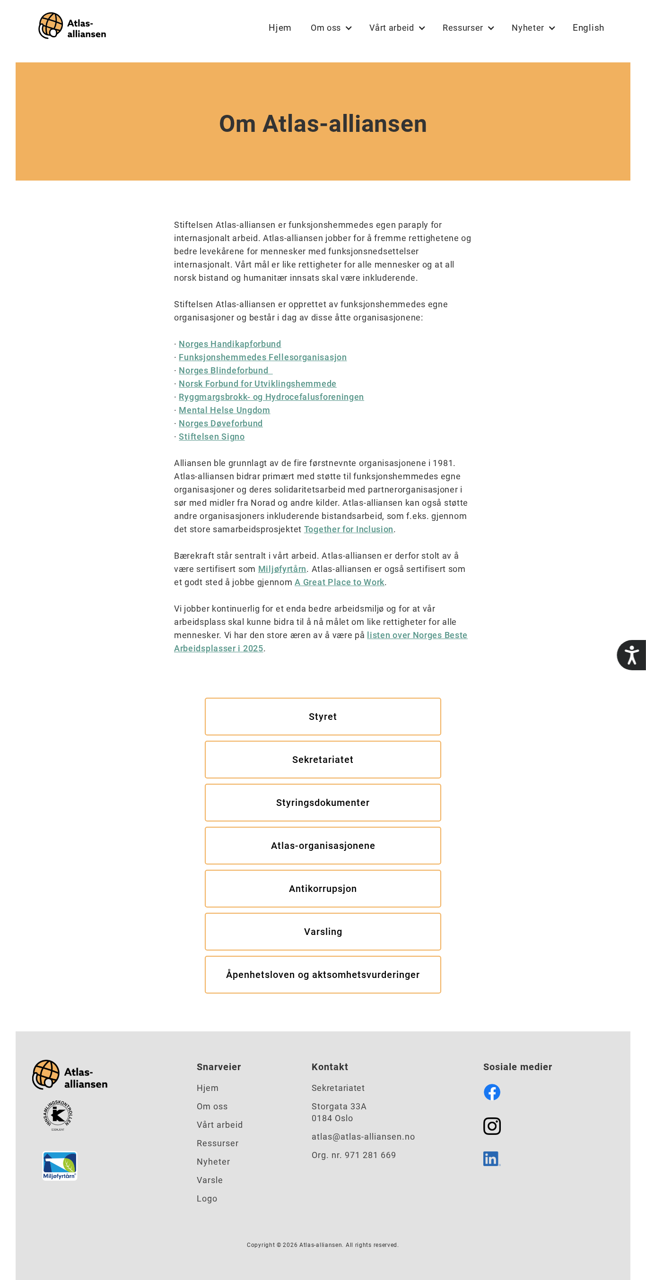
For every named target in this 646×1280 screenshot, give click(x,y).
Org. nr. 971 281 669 (354, 1155)
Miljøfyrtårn (282, 569)
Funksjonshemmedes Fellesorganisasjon (263, 357)
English (588, 27)
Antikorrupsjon (323, 888)
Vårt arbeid (220, 1125)
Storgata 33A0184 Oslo (339, 1112)
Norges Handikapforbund (230, 344)
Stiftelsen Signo (211, 436)
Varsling (323, 931)
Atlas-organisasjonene (323, 845)
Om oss (212, 1106)
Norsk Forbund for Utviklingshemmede (258, 384)
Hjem (280, 27)
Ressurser (218, 1143)
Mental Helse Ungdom (224, 410)
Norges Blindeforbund (225, 370)
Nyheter (213, 1162)
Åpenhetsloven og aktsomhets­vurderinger (323, 974)
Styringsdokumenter (323, 802)
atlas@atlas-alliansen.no (363, 1137)
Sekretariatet (323, 759)
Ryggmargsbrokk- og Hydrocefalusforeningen (271, 397)
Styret (323, 716)
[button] (330, 28)
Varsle (210, 1180)
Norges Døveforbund (221, 423)
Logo (207, 1198)
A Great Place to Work (339, 582)
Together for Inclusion (348, 529)
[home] (70, 28)
